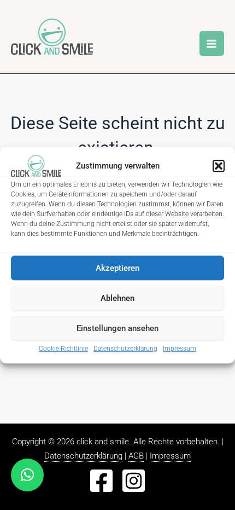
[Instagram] (133, 481)
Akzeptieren (117, 268)
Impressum (179, 348)
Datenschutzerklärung (125, 348)
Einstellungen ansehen (117, 328)
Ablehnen (117, 298)
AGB (136, 456)
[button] (218, 165)
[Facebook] (101, 481)
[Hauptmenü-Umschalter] (212, 43)
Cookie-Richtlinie (63, 348)
